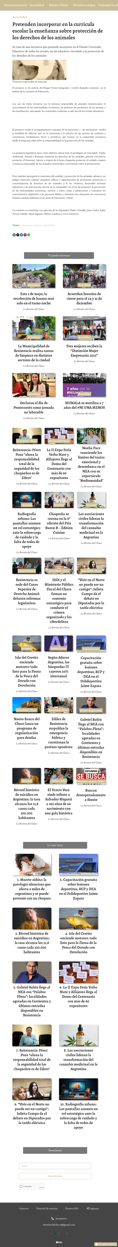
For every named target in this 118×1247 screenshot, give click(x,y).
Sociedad (27, 505)
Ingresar (94, 1208)
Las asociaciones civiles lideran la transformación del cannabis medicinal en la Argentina (91, 525)
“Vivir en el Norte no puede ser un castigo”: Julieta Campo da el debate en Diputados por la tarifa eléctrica (91, 593)
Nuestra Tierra (58, 5)
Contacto (24, 1208)
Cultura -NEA (58, 781)
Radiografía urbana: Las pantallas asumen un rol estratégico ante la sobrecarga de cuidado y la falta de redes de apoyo (27, 530)
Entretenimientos (15, 5)
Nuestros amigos (84, 5)
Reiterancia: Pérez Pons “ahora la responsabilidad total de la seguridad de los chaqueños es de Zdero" (27, 463)
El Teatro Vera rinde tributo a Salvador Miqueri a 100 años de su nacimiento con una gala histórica (58, 801)
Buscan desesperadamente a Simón (91, 795)
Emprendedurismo (59, 441)
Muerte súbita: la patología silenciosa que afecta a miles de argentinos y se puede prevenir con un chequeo (32, 889)
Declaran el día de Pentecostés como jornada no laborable (34, 407)
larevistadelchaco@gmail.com (59, 1224)
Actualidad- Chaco (27, 441)
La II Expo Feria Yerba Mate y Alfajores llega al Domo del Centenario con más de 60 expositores (59, 463)
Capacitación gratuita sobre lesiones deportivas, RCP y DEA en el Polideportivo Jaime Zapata (91, 671)
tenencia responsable (44, 225)
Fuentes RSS (71, 1208)
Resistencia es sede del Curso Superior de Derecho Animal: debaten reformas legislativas (27, 591)
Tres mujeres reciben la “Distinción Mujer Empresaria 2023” (84, 351)
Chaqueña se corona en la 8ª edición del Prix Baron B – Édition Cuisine (59, 523)
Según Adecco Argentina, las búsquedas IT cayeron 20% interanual (58, 667)
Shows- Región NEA (91, 710)
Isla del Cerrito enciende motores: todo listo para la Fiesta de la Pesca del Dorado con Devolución (26, 671)
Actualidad (37, 5)
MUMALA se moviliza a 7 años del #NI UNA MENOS (84, 405)
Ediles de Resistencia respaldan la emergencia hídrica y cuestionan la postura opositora (58, 732)
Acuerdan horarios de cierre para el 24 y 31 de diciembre (84, 298)
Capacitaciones (26, 571)
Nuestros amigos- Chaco (91, 781)
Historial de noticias (47, 1208)
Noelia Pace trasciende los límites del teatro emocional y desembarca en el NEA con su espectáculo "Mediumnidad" (91, 464)
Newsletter (55, 1150)
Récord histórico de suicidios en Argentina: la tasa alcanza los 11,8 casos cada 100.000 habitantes (26, 803)
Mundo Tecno (58, 648)
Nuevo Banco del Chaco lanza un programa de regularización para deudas (27, 728)
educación (26, 225)
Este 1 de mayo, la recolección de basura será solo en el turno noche (33, 298)
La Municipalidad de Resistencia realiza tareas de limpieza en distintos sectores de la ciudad (33, 353)
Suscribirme (55, 1176)
